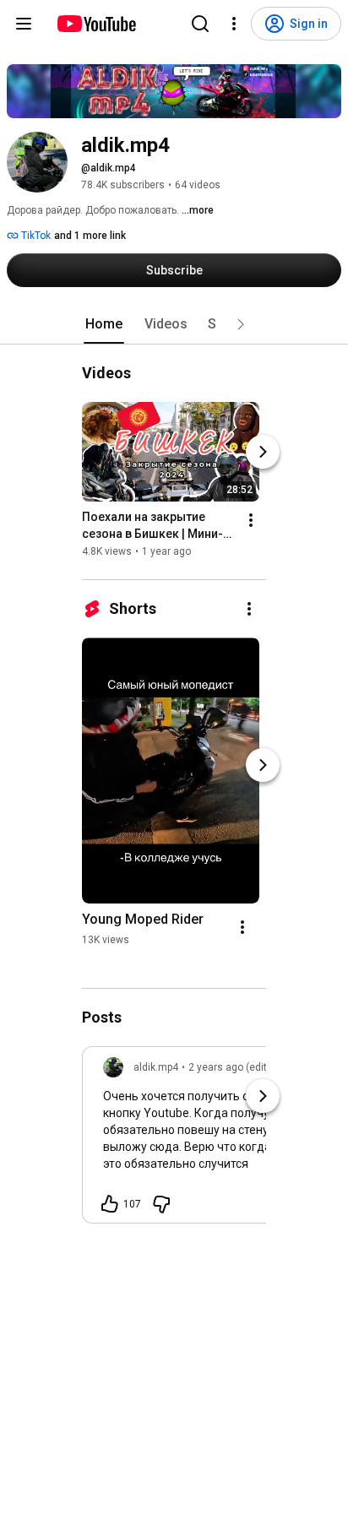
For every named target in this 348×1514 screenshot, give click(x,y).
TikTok (35, 235)
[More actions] (251, 520)
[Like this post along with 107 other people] (109, 1204)
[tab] (104, 324)
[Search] (200, 24)
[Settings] (234, 24)
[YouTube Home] (96, 23)
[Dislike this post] (161, 1204)
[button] (240, 324)
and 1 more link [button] (90, 235)
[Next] (263, 452)
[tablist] (174, 324)
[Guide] (24, 24)
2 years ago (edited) (235, 1067)
